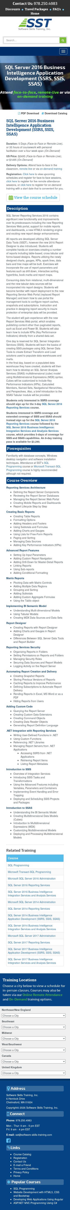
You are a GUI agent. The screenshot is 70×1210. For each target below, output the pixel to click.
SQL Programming (18, 865)
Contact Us (19, 1161)
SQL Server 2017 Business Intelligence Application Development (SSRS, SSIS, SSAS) (34, 950)
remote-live (48, 92)
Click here (28, 174)
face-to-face (24, 92)
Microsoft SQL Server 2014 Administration (32, 902)
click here (11, 181)
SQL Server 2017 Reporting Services (29, 942)
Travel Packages (36, 9)
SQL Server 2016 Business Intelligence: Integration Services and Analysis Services (32, 429)
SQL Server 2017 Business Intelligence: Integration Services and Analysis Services (32, 961)
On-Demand (18, 999)
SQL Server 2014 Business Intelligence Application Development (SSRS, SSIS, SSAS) (34, 917)
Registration (20, 1158)
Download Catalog (55, 113)
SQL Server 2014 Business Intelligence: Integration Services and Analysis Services (32, 927)
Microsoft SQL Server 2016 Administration (32, 878)
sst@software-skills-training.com (33, 1134)
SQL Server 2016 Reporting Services (29, 885)
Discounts (12, 9)
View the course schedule (35, 197)
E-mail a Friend (22, 1165)
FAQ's (57, 9)
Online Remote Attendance (42, 995)
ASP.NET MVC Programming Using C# (35, 1203)
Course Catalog (22, 1154)
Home (35, 13)
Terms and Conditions (25, 1168)
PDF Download (30, 113)
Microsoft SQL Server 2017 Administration (32, 935)
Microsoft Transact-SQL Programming (29, 872)
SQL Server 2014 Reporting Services (29, 908)
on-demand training (35, 96)
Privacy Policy (21, 1172)
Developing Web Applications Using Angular (38, 1199)
